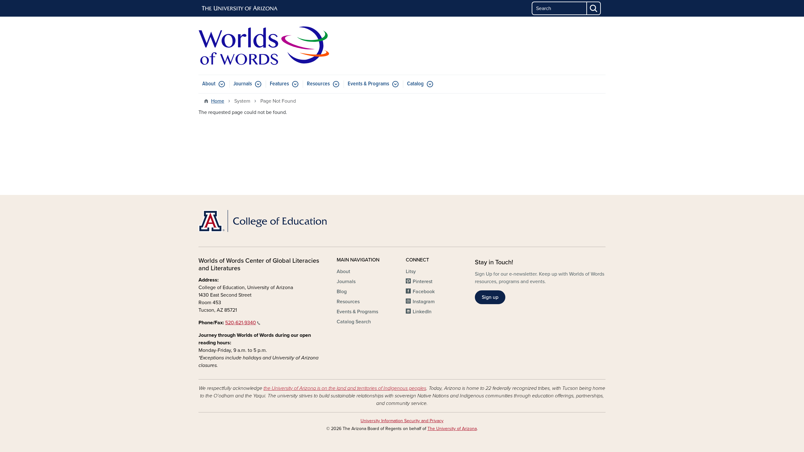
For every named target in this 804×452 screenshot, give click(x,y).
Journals (242, 84)
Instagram (424, 302)
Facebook (424, 291)
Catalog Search (354, 322)
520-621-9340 (240, 323)
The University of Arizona (452, 428)
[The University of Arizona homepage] (240, 8)
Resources (318, 84)
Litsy (411, 271)
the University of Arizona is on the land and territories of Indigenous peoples (344, 388)
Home (217, 101)
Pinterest (422, 281)
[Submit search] (594, 8)
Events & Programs (368, 84)
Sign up (490, 297)
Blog (342, 291)
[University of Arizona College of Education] (263, 221)
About (208, 84)
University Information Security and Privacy (402, 420)
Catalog (415, 84)
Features (279, 84)
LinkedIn (422, 312)
